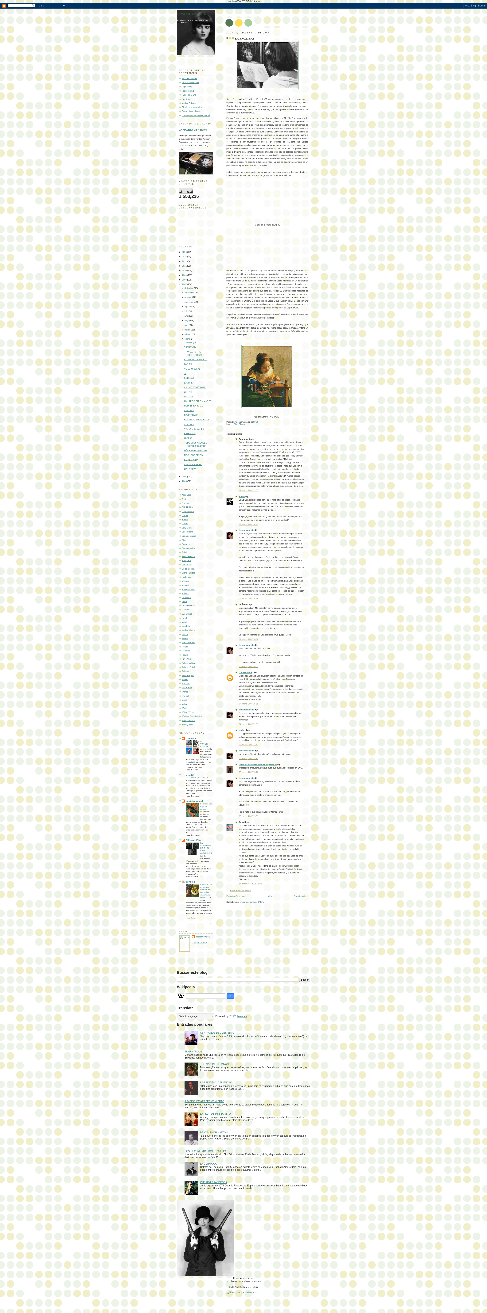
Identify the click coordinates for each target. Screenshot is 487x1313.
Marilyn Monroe (189, 630)
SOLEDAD (189, 378)
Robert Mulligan (189, 663)
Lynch (184, 618)
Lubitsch (185, 610)
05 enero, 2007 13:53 (248, 816)
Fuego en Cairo (189, 95)
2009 (184, 275)
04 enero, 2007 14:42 (248, 524)
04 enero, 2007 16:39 (248, 704)
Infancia (185, 581)
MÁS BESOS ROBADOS (195, 450)
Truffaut (185, 696)
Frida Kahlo (187, 564)
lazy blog (190, 882)
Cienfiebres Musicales (192, 107)
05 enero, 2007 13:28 (248, 772)
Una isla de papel (194, 801)
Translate (242, 1016)
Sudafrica (186, 683)
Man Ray (186, 626)
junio (187, 316)
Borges (185, 515)
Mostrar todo (209, 924)
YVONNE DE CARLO (194, 429)
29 (185, 373)
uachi (241, 730)
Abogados (186, 495)
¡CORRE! (188, 383)
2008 (184, 280)
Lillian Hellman (188, 606)
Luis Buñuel (187, 614)
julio (187, 311)
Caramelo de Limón (191, 111)
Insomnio (186, 585)
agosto (188, 306)
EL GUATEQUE (193, 1051)
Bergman (186, 503)
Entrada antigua (301, 896)
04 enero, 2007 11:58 (248, 490)
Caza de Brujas (189, 536)
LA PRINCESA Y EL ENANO (216, 1082)
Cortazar (186, 544)
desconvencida (246, 530)
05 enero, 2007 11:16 (248, 758)
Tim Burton (187, 687)
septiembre (190, 302)
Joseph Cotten (188, 589)
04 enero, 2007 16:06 (248, 639)
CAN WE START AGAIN (195, 387)
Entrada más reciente (236, 896)
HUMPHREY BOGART (194, 406)
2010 (184, 270)
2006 (184, 476)
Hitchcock (186, 577)
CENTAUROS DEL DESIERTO (217, 1032)
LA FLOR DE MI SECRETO (215, 1113)
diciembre (189, 288)
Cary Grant (187, 528)
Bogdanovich (188, 511)
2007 (184, 284)
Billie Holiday (187, 507)
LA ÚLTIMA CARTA (210, 1163)
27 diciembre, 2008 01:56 (250, 884)
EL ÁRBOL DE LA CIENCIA (196, 419)
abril (187, 325)
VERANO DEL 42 (192, 369)
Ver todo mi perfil (199, 942)
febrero (188, 334)
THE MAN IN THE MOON (214, 1064)
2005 (184, 481)
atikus (242, 496)
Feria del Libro (188, 556)
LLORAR (188, 438)
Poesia (185, 655)
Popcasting (187, 87)
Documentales (188, 548)
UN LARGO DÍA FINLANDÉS (197, 401)
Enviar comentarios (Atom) (252, 902)
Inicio (270, 896)
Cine (236, 424)
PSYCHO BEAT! (189, 78)
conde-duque (245, 672)
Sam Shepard (188, 675)
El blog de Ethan (194, 840)
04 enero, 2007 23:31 (248, 744)
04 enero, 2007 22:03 (248, 724)
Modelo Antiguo (189, 103)
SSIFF (185, 679)
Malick (185, 622)
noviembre (190, 293)
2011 (184, 266)
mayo (187, 320)
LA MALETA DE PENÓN (193, 129)
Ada (241, 822)
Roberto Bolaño (189, 667)
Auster (185, 499)
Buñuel (185, 519)
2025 (184, 256)
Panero (185, 638)
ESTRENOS (190, 433)
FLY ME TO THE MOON (195, 359)
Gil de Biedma (188, 569)
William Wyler (188, 712)
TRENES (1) (190, 347)
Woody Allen (187, 724)
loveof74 (190, 775)
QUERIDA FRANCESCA (213, 1182)
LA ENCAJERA (244, 38)
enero (187, 339)
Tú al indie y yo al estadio (197, 778)
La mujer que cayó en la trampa (206, 806)
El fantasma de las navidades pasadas (258, 764)
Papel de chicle (189, 91)
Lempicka (186, 597)
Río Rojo (186, 99)
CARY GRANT (191, 469)
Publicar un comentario (240, 890)
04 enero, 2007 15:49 (248, 598)
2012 (184, 261)
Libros (184, 601)
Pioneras (186, 651)
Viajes (184, 700)
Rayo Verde (187, 659)
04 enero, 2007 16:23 (248, 666)
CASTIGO (189, 410)
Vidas (184, 704)
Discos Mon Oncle (190, 82)
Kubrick (185, 593)
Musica (185, 634)
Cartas (185, 523)
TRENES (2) (190, 343)
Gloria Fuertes (188, 573)
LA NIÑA (188, 364)
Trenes (185, 692)
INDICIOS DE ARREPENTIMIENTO (204, 1101)
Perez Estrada (188, 642)
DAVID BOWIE (191, 415)
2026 (184, 252)
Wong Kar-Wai (188, 720)
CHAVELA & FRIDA (193, 464)
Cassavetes (187, 532)
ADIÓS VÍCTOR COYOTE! (205, 743)
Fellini (184, 552)
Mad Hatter (191, 738)
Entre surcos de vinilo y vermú (196, 115)
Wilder (184, 708)
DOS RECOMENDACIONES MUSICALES (208, 1151)
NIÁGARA (188, 396)
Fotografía (186, 560)
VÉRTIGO (189, 424)
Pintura (242, 424)
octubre (188, 297)
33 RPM (188, 392)
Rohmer (185, 671)
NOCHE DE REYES (193, 455)
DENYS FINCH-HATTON (214, 1132)
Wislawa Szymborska (192, 716)
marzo (188, 330)
